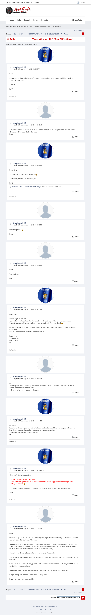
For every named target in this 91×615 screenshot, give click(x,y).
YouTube (78, 20)
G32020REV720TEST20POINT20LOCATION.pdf (26, 187)
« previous (76, 31)
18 (41, 34)
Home (11, 20)
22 (50, 34)
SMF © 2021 (44, 606)
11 (27, 34)
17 (39, 34)
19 (43, 34)
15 (35, 34)
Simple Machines (52, 606)
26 (58, 34)
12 (29, 34)
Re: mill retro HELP (19, 67)
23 (52, 34)
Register (45, 20)
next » (82, 31)
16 (37, 34)
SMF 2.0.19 (36, 606)
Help (19, 20)
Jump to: (52, 598)
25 (56, 34)
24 (54, 34)
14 (33, 34)
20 (45, 34)
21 (48, 34)
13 (31, 34)
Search (27, 20)
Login (35, 20)
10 (24, 34)
